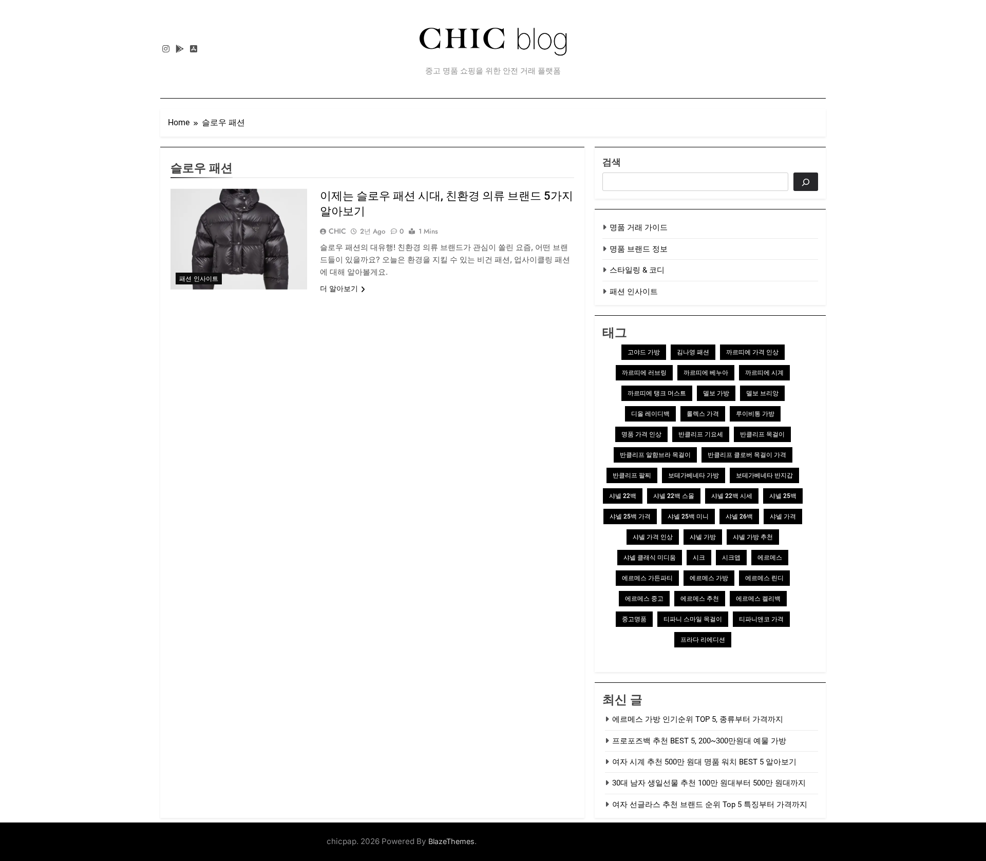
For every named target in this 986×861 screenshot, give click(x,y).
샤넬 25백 (783, 496)
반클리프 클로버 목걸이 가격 (747, 454)
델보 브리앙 (762, 393)
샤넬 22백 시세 (731, 496)
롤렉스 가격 (703, 413)
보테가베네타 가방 (693, 475)
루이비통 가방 (755, 413)
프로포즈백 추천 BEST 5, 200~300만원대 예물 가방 (699, 740)
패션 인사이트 (198, 278)
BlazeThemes (451, 841)
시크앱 (731, 557)
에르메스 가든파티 (647, 578)
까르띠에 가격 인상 (752, 352)
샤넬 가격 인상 (653, 537)
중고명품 (634, 619)
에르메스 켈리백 (758, 598)
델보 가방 (716, 393)
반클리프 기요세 (700, 434)
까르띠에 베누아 (706, 372)
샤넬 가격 (783, 516)
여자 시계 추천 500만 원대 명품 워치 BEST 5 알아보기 (704, 762)
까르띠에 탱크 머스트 (657, 393)
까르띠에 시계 (764, 372)
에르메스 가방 (709, 578)
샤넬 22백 (622, 496)
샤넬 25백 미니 (688, 516)
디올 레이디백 (650, 413)
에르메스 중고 (644, 598)
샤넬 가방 (703, 537)
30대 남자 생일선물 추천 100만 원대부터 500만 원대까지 (709, 783)
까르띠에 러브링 (644, 372)
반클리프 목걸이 (762, 434)
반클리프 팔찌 (632, 475)
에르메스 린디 (764, 578)
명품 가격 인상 (641, 434)
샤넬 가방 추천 (753, 537)
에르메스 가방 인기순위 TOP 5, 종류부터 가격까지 (697, 719)
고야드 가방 (644, 352)
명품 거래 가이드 (639, 227)
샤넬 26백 (739, 516)
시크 (699, 557)
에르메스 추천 (699, 598)
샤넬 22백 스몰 (673, 496)
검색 (611, 162)
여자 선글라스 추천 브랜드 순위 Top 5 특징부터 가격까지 (709, 804)
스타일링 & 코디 (637, 270)
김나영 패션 (693, 352)
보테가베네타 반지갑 (764, 475)
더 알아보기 (339, 288)
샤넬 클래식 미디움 (649, 557)
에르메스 (769, 557)
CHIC (337, 231)
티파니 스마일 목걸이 (692, 619)
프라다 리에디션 (702, 639)
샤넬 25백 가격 (630, 516)
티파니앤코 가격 (761, 619)
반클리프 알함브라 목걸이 (655, 454)
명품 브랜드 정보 (639, 249)
